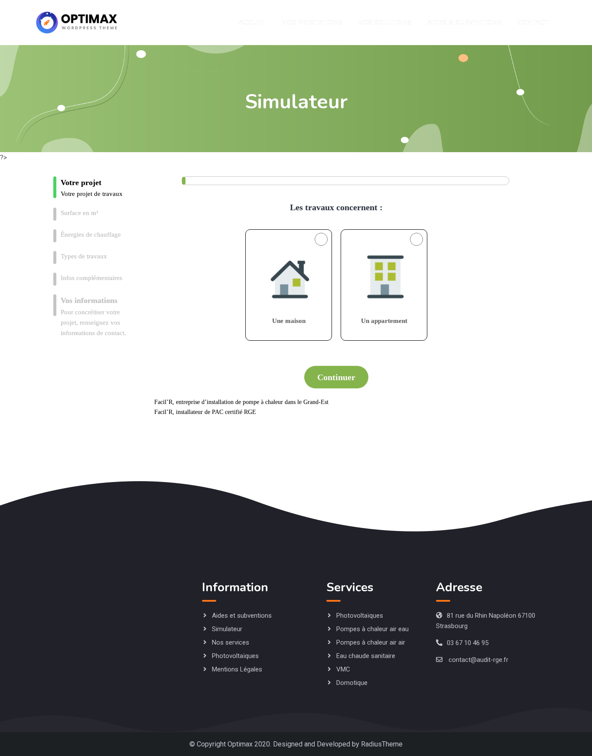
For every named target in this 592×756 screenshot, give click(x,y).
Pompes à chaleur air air (370, 642)
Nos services (230, 642)
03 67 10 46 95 (467, 643)
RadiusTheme (382, 744)
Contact (532, 22)
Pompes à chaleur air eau (372, 629)
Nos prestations (312, 22)
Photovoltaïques (235, 656)
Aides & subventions (464, 22)
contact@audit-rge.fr (478, 660)
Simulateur (227, 629)
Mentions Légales (237, 669)
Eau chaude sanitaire (365, 656)
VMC (343, 669)
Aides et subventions (242, 615)
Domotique (352, 683)
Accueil (252, 22)
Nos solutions (385, 22)
